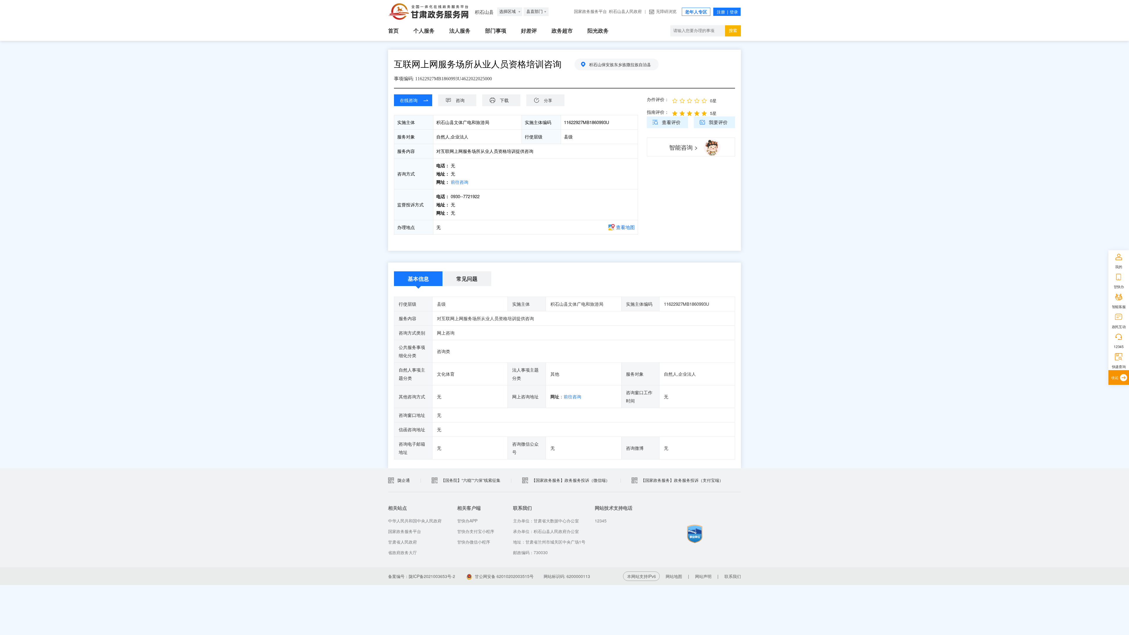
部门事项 (495, 31)
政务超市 (562, 31)
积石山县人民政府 (625, 11)
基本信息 (418, 279)
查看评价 (671, 122)
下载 (504, 100)
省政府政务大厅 (402, 552)
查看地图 (625, 227)
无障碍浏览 (666, 11)
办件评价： (658, 99)
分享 (548, 100)
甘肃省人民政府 (402, 542)
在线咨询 (408, 100)
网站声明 (703, 576)
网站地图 (674, 576)
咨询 (460, 100)
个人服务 (424, 31)
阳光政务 (598, 31)
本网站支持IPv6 (641, 576)
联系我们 (732, 576)
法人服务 (459, 31)
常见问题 (466, 279)
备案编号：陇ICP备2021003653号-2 (421, 576)
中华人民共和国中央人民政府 (415, 521)
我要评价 (718, 122)
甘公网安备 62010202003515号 (505, 576)
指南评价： (658, 112)
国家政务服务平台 (590, 11)
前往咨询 (459, 182)
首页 (393, 31)
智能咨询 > (683, 147)
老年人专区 (696, 12)
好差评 (529, 31)
